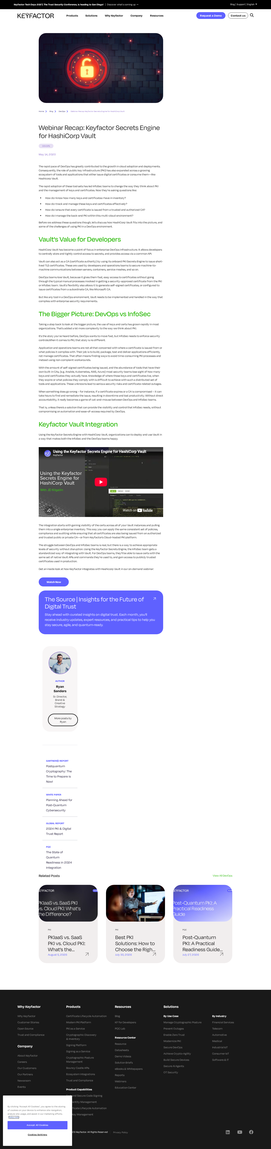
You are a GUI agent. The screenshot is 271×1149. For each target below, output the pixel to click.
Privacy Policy (120, 1132)
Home (41, 111)
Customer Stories (28, 1022)
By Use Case (171, 1016)
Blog (232, 4)
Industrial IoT (220, 1047)
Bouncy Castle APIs (77, 1068)
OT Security (171, 1072)
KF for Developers (125, 1022)
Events (22, 1087)
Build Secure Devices (176, 1059)
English (250, 4)
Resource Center (125, 1037)
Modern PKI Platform (78, 1022)
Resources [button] (156, 15)
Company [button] (137, 15)
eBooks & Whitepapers (129, 1069)
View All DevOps (222, 875)
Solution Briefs (124, 1062)
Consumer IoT (220, 1053)
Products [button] (72, 15)
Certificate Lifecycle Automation (86, 1016)
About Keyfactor (28, 1055)
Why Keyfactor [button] (114, 15)
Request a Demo (211, 15)
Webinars (120, 1081)
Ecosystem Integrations (80, 1074)
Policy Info (13, 1117)
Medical (217, 1041)
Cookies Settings (37, 1134)
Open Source (25, 1028)
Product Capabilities (79, 1089)
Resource (120, 1043)
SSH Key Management (79, 1114)
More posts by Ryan (63, 719)
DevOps (62, 111)
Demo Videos (123, 1056)
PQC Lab (120, 1028)
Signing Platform (76, 1045)
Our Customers (27, 1068)
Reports (119, 1075)
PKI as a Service (75, 1028)
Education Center (125, 1087)
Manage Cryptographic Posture (182, 1022)
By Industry (219, 1016)
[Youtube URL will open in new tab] (239, 1132)
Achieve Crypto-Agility (177, 1053)
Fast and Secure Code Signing (84, 1095)
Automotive (219, 1034)
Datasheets (122, 1050)
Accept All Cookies (37, 1125)
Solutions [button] (91, 15)
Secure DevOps (173, 1047)
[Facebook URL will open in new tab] (251, 1132)
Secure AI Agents (174, 1066)
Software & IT (220, 1059)
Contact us (238, 15)
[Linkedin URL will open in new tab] (227, 1132)
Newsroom (24, 1080)
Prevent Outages (174, 1028)
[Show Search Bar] (251, 15)
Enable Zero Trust (174, 1034)
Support (241, 4)
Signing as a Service (78, 1051)
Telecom (217, 1028)
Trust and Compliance (31, 1034)
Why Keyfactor (26, 1016)
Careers (22, 1062)
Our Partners (25, 1074)
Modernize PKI (172, 1041)
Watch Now (54, 582)
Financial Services (223, 1022)
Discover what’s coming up (120, 4)
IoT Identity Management (81, 1102)
